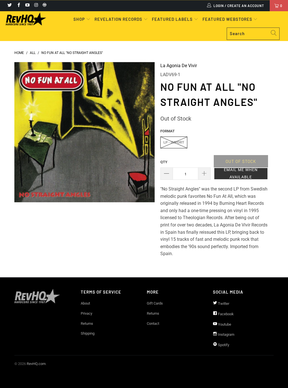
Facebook (225, 314)
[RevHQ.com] (26, 19)
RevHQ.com (36, 364)
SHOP (79, 19)
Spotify (223, 345)
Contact (153, 323)
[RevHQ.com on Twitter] (9, 6)
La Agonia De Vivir (178, 65)
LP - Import (173, 142)
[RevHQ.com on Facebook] (18, 6)
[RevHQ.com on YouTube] (27, 6)
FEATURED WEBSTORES (227, 19)
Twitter (223, 303)
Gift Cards (155, 303)
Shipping (87, 333)
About (85, 303)
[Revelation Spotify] (43, 6)
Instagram (225, 334)
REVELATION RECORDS (118, 19)
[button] (241, 173)
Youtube (224, 324)
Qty (163, 162)
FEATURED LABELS (172, 19)
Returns (87, 323)
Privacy (86, 313)
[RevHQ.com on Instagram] (35, 6)
